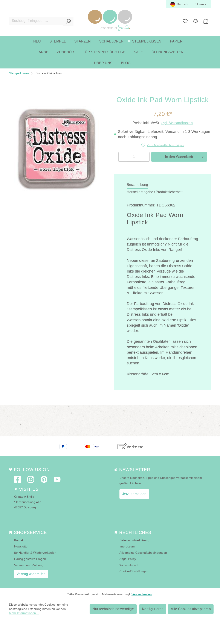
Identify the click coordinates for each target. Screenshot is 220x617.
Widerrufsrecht (129, 565)
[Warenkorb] (206, 21)
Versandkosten (141, 594)
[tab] (137, 185)
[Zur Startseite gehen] (110, 20)
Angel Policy (127, 559)
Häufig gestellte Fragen (30, 559)
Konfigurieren (152, 609)
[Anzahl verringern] (122, 157)
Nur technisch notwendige (113, 609)
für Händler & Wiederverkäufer (35, 552)
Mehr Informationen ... (24, 613)
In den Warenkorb (179, 157)
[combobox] (36, 21)
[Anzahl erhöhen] (145, 157)
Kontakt (19, 540)
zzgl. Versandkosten (177, 123)
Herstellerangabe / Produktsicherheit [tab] (154, 192)
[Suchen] (68, 21)
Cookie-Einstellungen (133, 571)
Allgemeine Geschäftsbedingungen (143, 552)
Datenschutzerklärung (134, 540)
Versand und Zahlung (28, 565)
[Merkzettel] (185, 21)
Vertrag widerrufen (31, 574)
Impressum (127, 546)
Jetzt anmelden (134, 494)
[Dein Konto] (195, 21)
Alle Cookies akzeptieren (191, 609)
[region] (57, 149)
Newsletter (21, 546)
